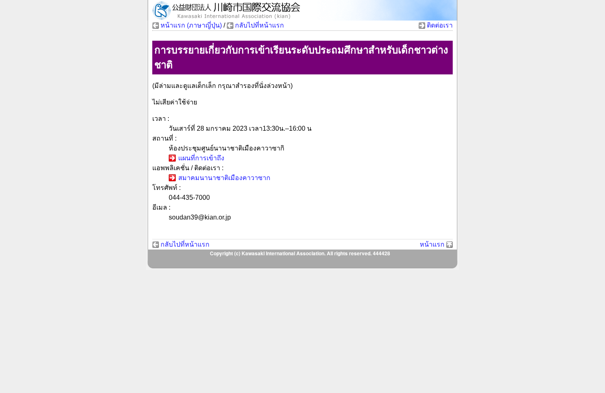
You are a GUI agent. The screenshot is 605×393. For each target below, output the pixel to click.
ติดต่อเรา (440, 25)
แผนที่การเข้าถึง (201, 158)
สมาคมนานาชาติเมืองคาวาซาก (224, 177)
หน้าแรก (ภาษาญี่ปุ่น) (191, 25)
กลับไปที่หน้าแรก (259, 25)
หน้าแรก (432, 244)
